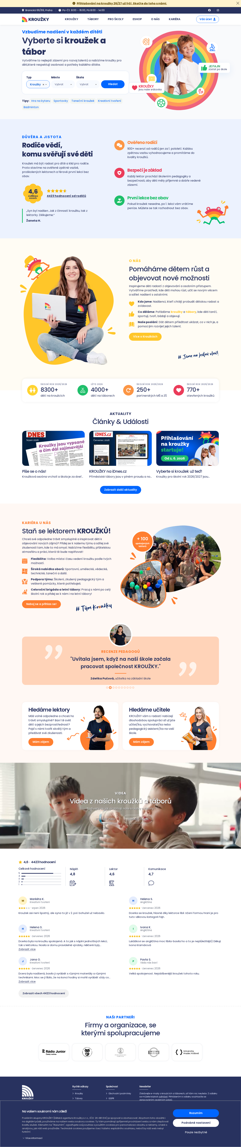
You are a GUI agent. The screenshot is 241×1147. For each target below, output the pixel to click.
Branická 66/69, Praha (38, 10)
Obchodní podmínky (120, 1093)
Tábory (79, 1098)
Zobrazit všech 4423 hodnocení (44, 993)
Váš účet (206, 19)
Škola (80, 77)
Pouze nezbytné (196, 1132)
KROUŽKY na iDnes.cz (107, 471)
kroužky (177, 312)
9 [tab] (130, 688)
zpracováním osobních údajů (155, 1099)
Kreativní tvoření (109, 101)
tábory (191, 312)
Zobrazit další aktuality (120, 490)
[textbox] (63, 84)
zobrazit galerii (138, 819)
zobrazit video (105, 819)
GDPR (111, 1098)
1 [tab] (107, 688)
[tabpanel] (120, 653)
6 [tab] (122, 688)
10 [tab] (133, 688)
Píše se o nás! (34, 471)
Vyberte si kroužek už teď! (179, 471)
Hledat (113, 84)
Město (55, 77)
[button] (95, 1138)
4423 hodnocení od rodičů (66, 196)
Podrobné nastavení (196, 1123)
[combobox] (38, 84)
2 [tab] (110, 688)
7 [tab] (125, 688)
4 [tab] (116, 688)
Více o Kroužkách (145, 336)
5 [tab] (119, 688)
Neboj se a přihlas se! (41, 604)
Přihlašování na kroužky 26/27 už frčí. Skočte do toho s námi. (122, 3)
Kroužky (79, 1093)
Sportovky (61, 101)
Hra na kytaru (40, 101)
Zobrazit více (27, 949)
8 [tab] (127, 688)
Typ (29, 77)
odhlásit (163, 1096)
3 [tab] (113, 688)
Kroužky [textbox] (35, 84)
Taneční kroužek (82, 101)
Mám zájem (41, 742)
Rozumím (196, 1113)
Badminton (31, 107)
